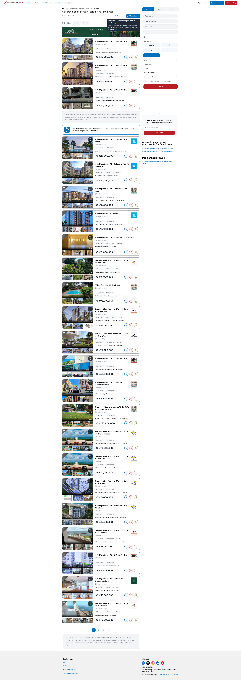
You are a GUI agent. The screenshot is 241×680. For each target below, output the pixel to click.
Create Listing (231, 3)
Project (172, 9)
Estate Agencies (59, 3)
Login (206, 3)
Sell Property (67, 666)
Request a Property (217, 3)
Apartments (73, 8)
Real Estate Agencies (70, 673)
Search (160, 87)
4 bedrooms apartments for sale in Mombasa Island (157, 162)
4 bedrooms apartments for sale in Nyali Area (157, 148)
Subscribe (159, 133)
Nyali (87, 8)
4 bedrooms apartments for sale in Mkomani (157, 151)
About (65, 662)
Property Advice (68, 3)
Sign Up (200, 3)
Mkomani (85, 23)
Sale (67, 8)
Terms (175, 674)
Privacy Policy (165, 674)
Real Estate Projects (46, 3)
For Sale (28, 3)
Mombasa (81, 8)
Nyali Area (77, 23)
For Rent (36, 3)
